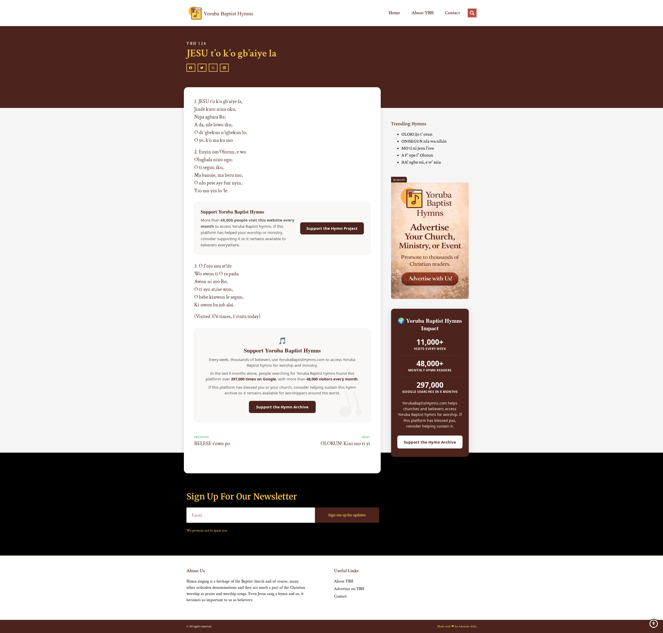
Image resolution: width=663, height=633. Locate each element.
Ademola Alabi (467, 626)
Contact (452, 13)
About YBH (423, 13)
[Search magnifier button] (472, 13)
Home (394, 13)
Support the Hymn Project (332, 228)
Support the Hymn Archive (282, 406)
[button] (190, 68)
